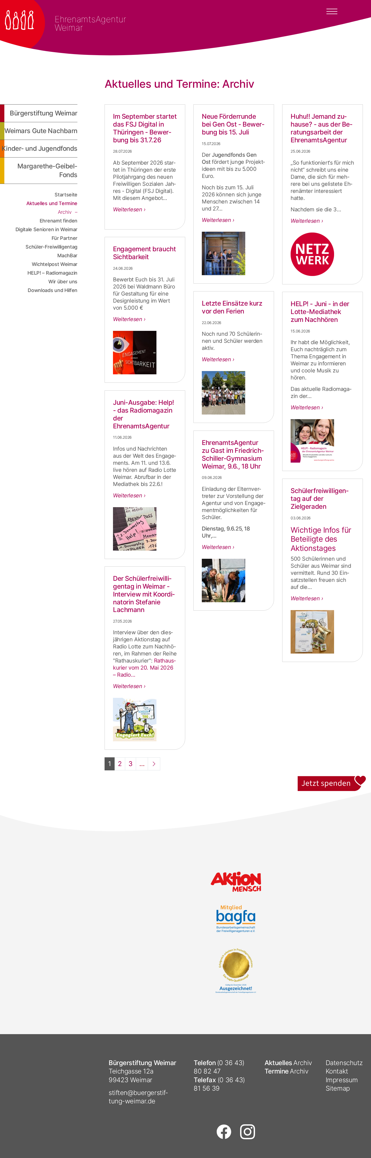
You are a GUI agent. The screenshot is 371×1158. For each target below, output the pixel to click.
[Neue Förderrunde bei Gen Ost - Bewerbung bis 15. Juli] (234, 253)
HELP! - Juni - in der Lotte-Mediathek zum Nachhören (320, 312)
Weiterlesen (128, 209)
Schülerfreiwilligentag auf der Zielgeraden (319, 498)
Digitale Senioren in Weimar (46, 229)
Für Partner (64, 238)
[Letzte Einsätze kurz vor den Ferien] (234, 393)
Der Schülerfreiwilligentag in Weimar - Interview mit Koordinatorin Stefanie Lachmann (144, 594)
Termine (277, 1071)
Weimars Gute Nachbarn (40, 131)
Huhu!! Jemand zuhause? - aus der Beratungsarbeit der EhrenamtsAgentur (321, 128)
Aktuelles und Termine (51, 203)
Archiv (65, 212)
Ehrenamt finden (58, 221)
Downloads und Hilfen (52, 290)
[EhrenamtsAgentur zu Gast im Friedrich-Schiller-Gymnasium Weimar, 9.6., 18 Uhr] (234, 580)
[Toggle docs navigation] (332, 10)
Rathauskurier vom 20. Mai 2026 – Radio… (144, 667)
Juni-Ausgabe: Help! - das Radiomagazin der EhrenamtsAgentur (143, 414)
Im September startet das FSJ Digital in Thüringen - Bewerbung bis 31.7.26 (145, 128)
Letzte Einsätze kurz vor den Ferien (232, 307)
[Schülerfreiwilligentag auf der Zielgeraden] (322, 632)
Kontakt (337, 1071)
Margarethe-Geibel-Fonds (47, 170)
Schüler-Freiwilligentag (51, 247)
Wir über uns (62, 281)
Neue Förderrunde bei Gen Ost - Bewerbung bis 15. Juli (233, 124)
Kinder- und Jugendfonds (39, 148)
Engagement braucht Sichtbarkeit (144, 253)
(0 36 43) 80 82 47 (219, 1067)
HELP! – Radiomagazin (52, 273)
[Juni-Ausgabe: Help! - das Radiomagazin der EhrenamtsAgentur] (145, 529)
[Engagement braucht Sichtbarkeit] (145, 352)
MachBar (67, 255)
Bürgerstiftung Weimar (43, 113)
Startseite (66, 194)
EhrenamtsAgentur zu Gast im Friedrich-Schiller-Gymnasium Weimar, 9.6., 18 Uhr (233, 454)
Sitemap (338, 1088)
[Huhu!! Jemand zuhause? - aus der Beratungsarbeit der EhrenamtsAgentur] (322, 254)
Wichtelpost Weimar (54, 264)
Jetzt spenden (332, 779)
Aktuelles (278, 1063)
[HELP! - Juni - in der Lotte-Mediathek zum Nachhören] (322, 441)
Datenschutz (344, 1063)
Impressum (342, 1080)
